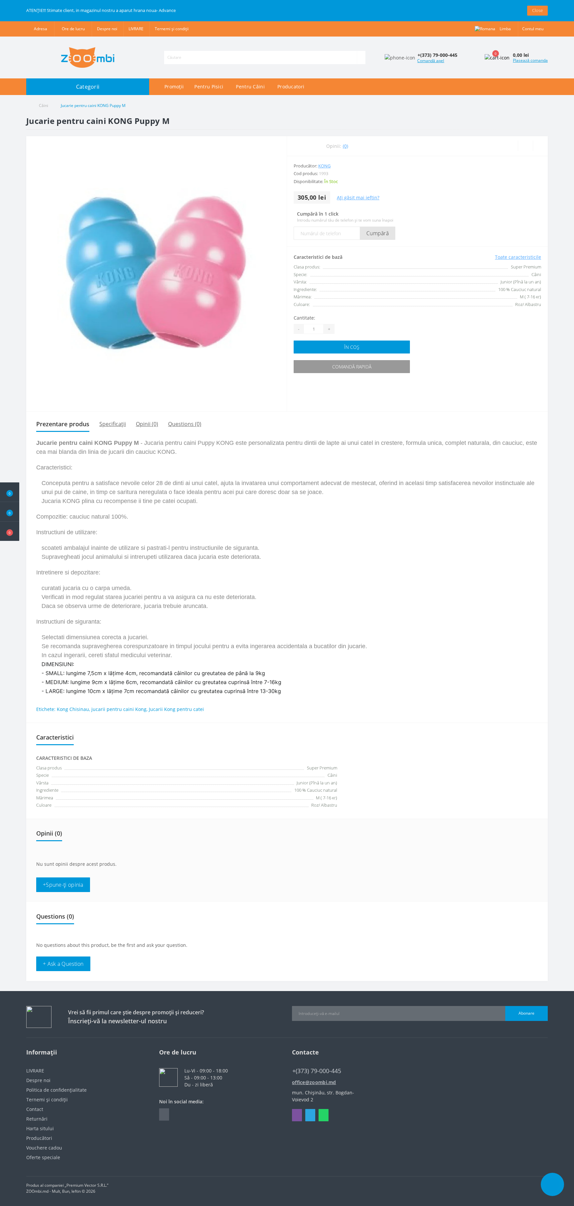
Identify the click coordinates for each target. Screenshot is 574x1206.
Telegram (310, 1115)
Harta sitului (40, 1128)
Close (537, 10)
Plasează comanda (530, 60)
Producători (39, 1138)
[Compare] (540, 146)
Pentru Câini (250, 86)
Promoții (174, 86)
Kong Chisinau (73, 709)
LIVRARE (136, 29)
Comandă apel (430, 60)
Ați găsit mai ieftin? (358, 197)
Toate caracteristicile (518, 257)
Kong (324, 166)
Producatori (290, 86)
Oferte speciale (43, 1157)
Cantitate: (304, 318)
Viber (297, 1115)
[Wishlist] (525, 146)
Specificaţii (112, 424)
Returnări (37, 1119)
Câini (43, 105)
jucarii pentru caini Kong (118, 709)
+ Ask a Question (63, 963)
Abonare (526, 1013)
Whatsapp (324, 1115)
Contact (34, 1109)
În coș (351, 347)
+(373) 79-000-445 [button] (316, 1071)
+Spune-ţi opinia (63, 884)
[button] (9, 531)
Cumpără (377, 233)
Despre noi (107, 29)
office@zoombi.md (314, 1082)
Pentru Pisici (208, 86)
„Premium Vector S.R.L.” (86, 1185)
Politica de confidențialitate (56, 1090)
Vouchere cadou (44, 1148)
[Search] (361, 57)
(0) (345, 146)
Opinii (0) (147, 424)
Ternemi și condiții (172, 29)
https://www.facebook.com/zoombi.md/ (164, 1114)
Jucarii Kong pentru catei (176, 709)
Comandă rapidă (351, 366)
